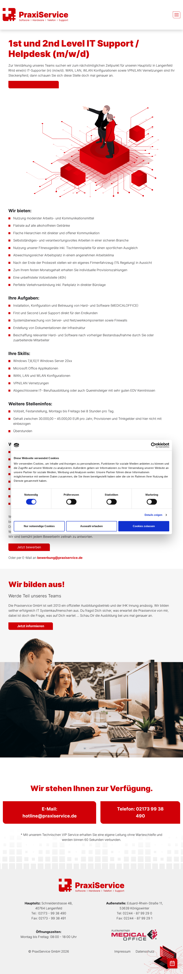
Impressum (122, 951)
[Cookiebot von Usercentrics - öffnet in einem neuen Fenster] (153, 445)
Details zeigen (153, 514)
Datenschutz (145, 951)
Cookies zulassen (144, 526)
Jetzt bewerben (29, 547)
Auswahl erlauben (91, 526)
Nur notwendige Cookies (39, 526)
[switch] (71, 502)
